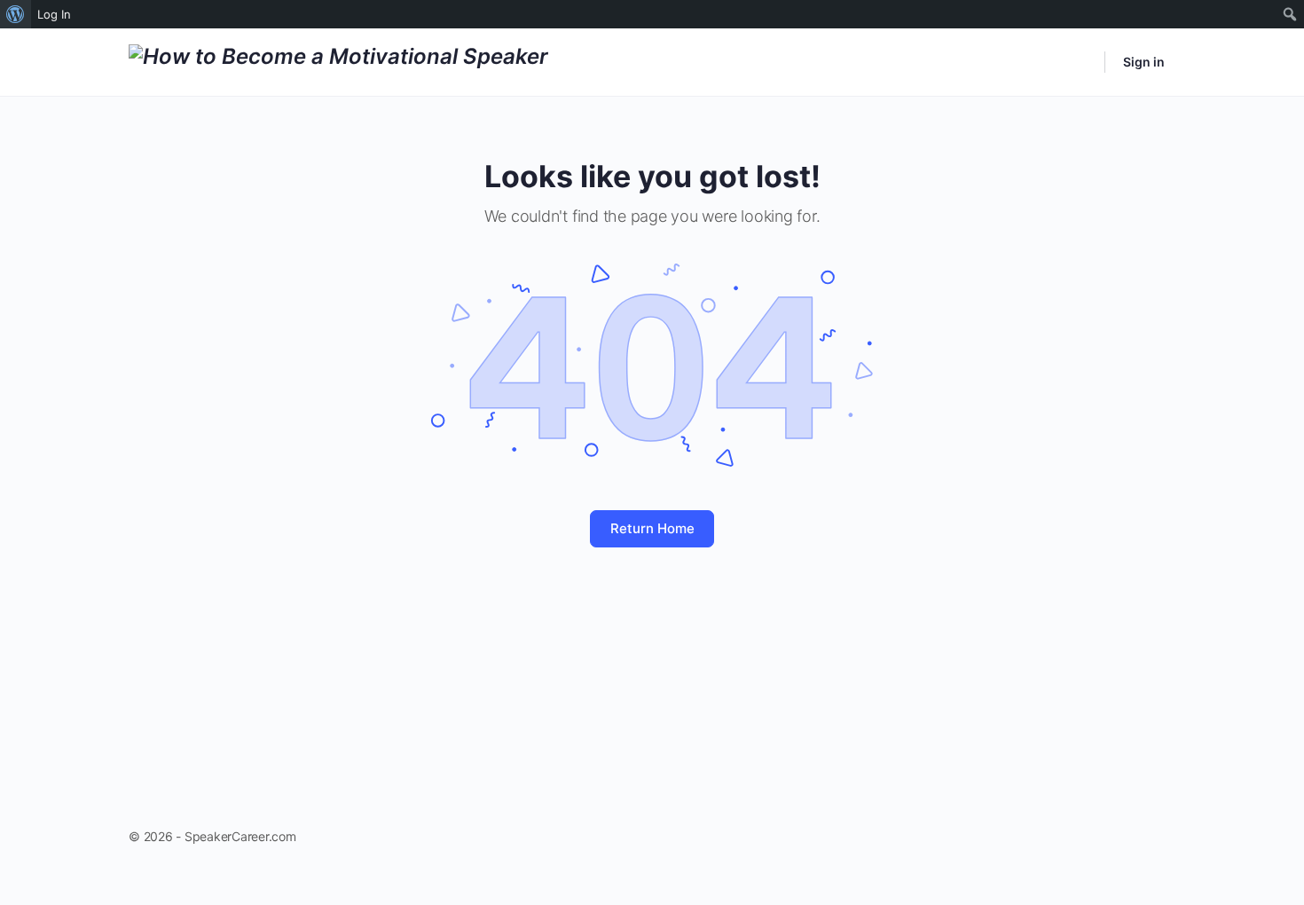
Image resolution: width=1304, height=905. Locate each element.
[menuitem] (15, 14)
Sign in (1144, 61)
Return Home (652, 528)
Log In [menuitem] (54, 14)
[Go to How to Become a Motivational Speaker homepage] (338, 61)
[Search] (1079, 62)
